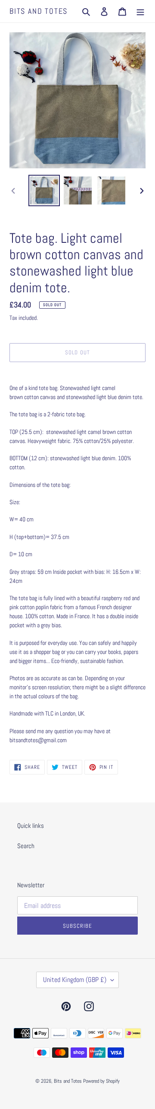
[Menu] (140, 11)
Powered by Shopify (101, 1081)
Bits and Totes (38, 11)
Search (25, 846)
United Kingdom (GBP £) (74, 979)
